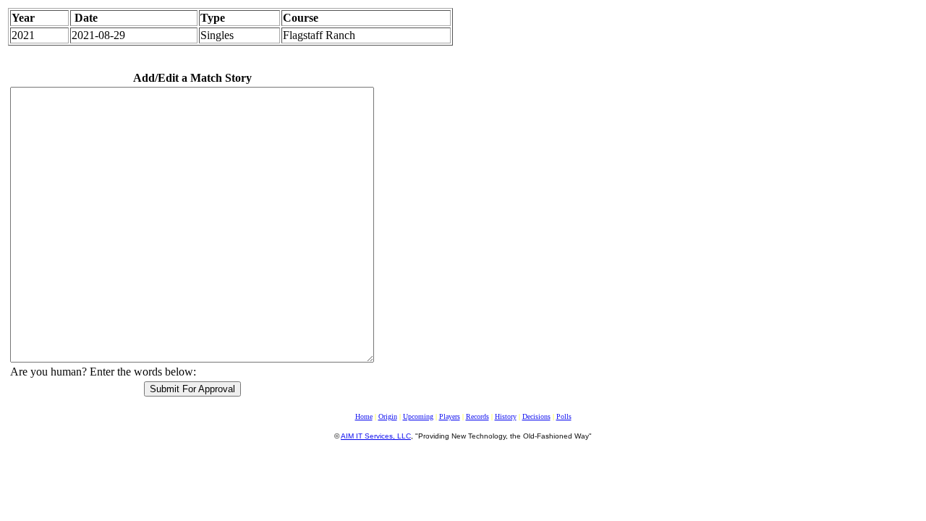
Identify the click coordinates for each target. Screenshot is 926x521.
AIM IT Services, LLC (376, 436)
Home (364, 416)
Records (477, 416)
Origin (387, 416)
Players (449, 416)
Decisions (536, 416)
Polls (564, 416)
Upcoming (418, 416)
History (506, 416)
